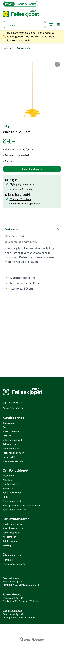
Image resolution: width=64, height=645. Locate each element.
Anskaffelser (9, 536)
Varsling (7, 545)
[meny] (58, 24)
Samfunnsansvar (11, 532)
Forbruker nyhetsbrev (14, 564)
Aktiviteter (8, 479)
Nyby (6, 126)
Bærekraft (8, 488)
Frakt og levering (11, 431)
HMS (5, 496)
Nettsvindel (9, 456)
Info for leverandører (13, 524)
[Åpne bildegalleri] (57, 64)
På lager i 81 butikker (20, 199)
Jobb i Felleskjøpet (12, 492)
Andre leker (23, 48)
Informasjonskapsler (13, 461)
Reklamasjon (9, 444)
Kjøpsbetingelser (11, 448)
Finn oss (7, 427)
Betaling (7, 435)
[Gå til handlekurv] (51, 24)
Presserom (8, 475)
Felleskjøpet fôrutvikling (15, 509)
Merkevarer (8, 559)
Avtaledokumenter (12, 541)
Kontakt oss (9, 422)
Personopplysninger (13, 452)
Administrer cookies (13, 408)
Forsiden (8, 48)
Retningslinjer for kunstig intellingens (22, 505)
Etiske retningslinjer (13, 501)
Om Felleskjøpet (11, 484)
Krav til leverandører (13, 528)
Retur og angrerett (12, 439)
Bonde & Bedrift (26, 4)
